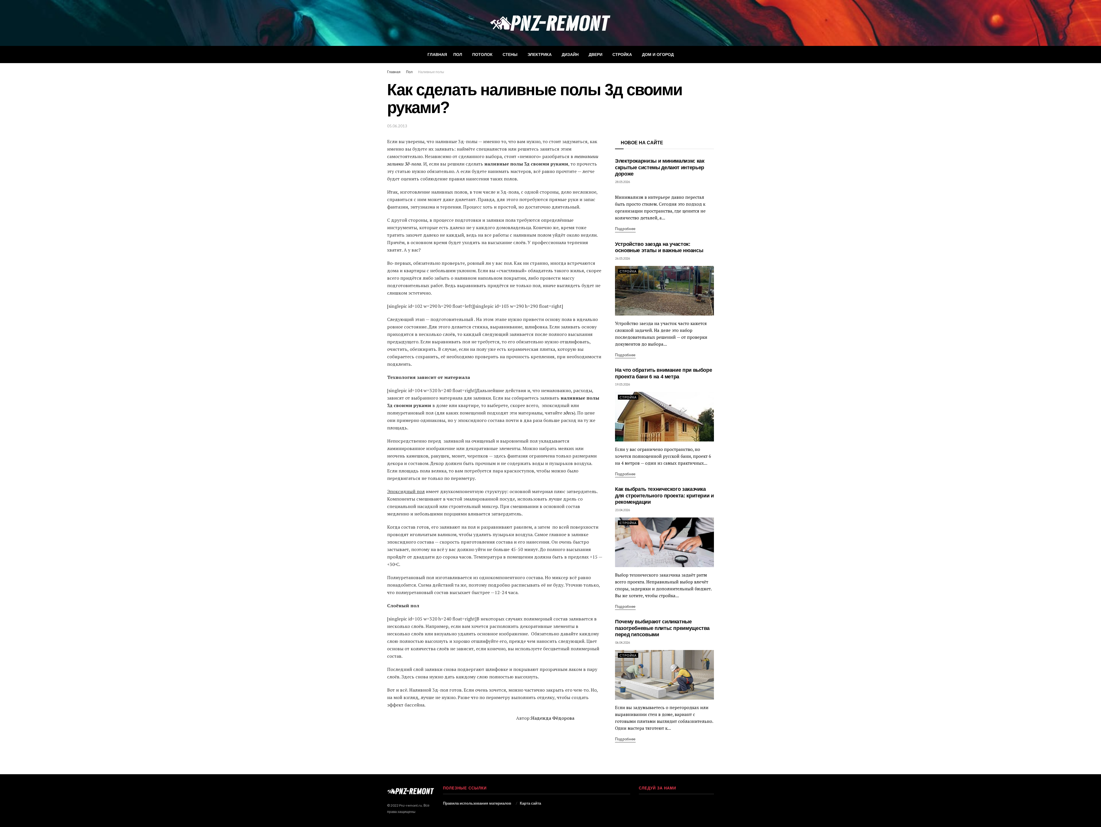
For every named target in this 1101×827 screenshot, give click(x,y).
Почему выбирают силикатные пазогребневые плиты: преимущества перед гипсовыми (662, 628)
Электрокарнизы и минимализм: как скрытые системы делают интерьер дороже (659, 167)
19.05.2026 (622, 384)
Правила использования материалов (477, 803)
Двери (595, 54)
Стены (510, 54)
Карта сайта (530, 803)
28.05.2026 (622, 182)
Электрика (540, 54)
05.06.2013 (397, 126)
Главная (437, 54)
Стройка (622, 54)
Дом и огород (658, 54)
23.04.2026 (622, 510)
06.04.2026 (622, 642)
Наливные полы (431, 72)
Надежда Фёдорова (552, 718)
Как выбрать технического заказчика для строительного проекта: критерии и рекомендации (664, 495)
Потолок (482, 54)
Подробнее (625, 228)
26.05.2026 (622, 258)
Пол (457, 54)
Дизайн (570, 54)
